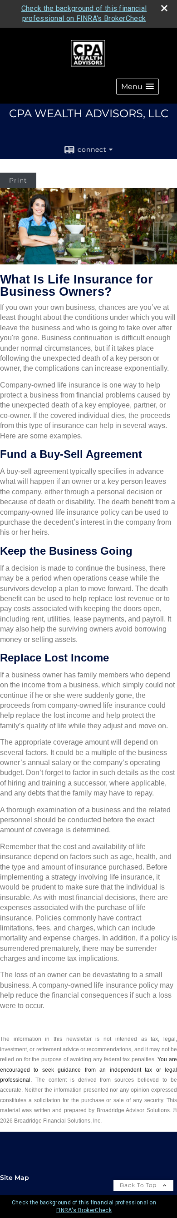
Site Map (14, 1177)
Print (18, 180)
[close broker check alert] (164, 8)
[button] (137, 86)
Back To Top (139, 1185)
